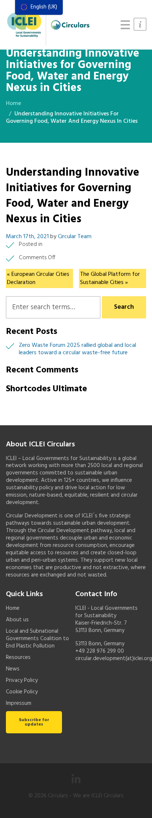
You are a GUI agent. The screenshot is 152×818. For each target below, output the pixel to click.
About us (17, 619)
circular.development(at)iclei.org (113, 658)
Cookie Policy (22, 691)
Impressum (18, 703)
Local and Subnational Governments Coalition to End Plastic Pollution (37, 638)
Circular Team (74, 236)
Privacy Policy (22, 680)
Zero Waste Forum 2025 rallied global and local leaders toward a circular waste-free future (77, 349)
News (13, 669)
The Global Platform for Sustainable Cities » (110, 278)
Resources (18, 657)
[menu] (39, 7)
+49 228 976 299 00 (99, 651)
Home (13, 103)
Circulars (58, 795)
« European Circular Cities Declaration (38, 278)
